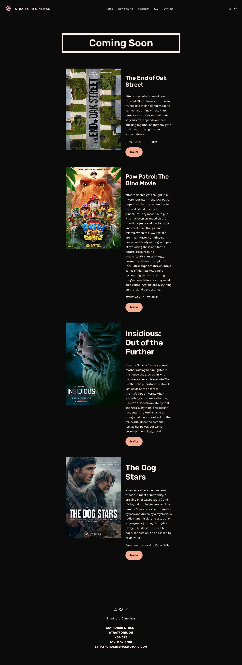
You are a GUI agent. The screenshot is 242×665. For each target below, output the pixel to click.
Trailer (134, 152)
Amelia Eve (145, 365)
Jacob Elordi (153, 499)
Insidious (137, 393)
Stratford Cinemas (32, 9)
